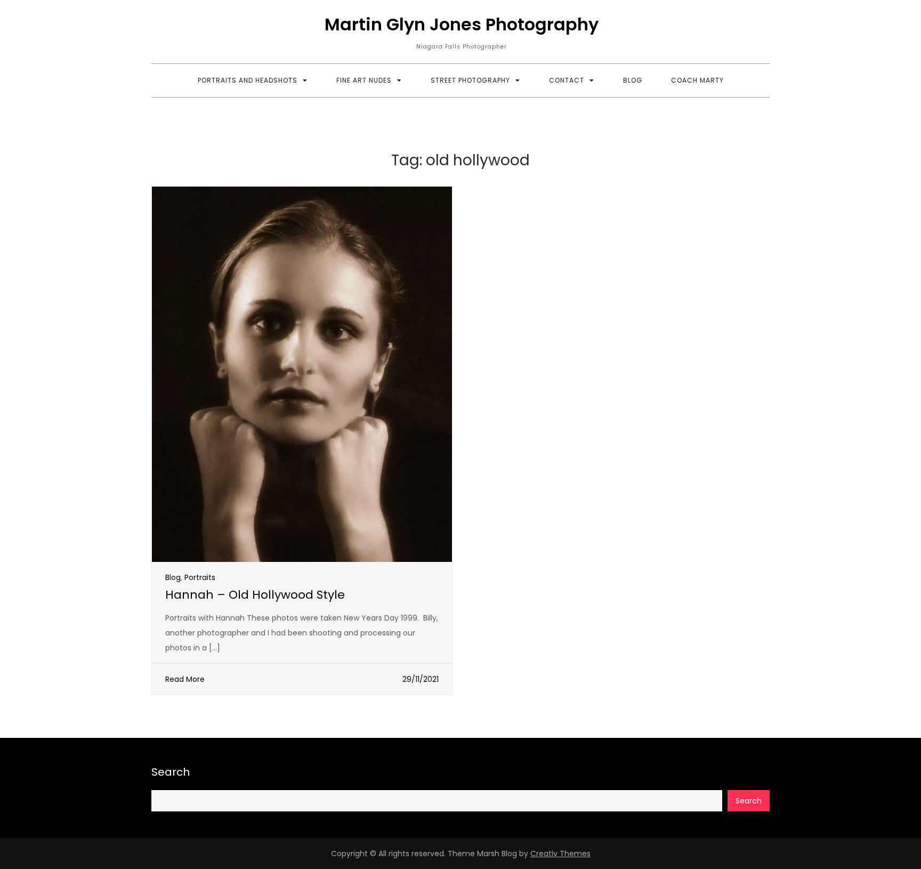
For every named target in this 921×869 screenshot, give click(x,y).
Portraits (199, 577)
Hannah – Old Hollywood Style (255, 594)
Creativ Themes (560, 853)
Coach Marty (697, 80)
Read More (185, 679)
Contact (566, 80)
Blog (632, 80)
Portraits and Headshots (247, 80)
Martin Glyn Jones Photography (462, 24)
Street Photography (470, 80)
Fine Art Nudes (364, 80)
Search (170, 772)
